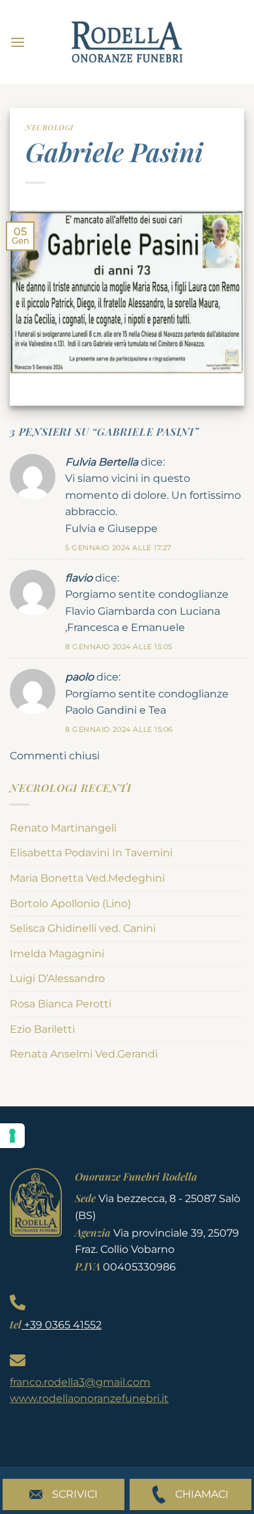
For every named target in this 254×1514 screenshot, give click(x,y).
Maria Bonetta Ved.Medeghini (87, 878)
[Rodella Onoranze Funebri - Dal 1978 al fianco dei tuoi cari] (127, 42)
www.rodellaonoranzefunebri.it (89, 1398)
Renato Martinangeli (63, 828)
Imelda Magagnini (57, 953)
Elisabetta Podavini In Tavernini (91, 853)
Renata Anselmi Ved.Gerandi (84, 1054)
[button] (17, 42)
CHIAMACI (202, 1494)
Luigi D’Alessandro (57, 978)
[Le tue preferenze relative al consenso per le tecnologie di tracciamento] (12, 1135)
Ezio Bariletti (42, 1029)
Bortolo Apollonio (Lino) (70, 903)
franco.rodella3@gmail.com (80, 1382)
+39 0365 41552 (61, 1325)
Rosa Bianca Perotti (60, 1004)
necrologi (49, 127)
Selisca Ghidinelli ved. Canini (83, 928)
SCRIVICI (75, 1494)
